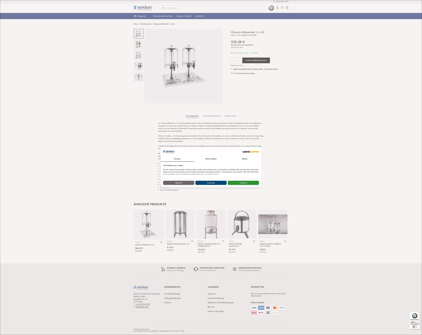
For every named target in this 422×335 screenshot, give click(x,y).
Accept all (243, 183)
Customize (211, 183)
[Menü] (418, 313)
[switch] (415, 326)
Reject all (178, 183)
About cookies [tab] (211, 159)
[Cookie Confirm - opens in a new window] (250, 152)
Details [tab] (244, 159)
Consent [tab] (177, 159)
